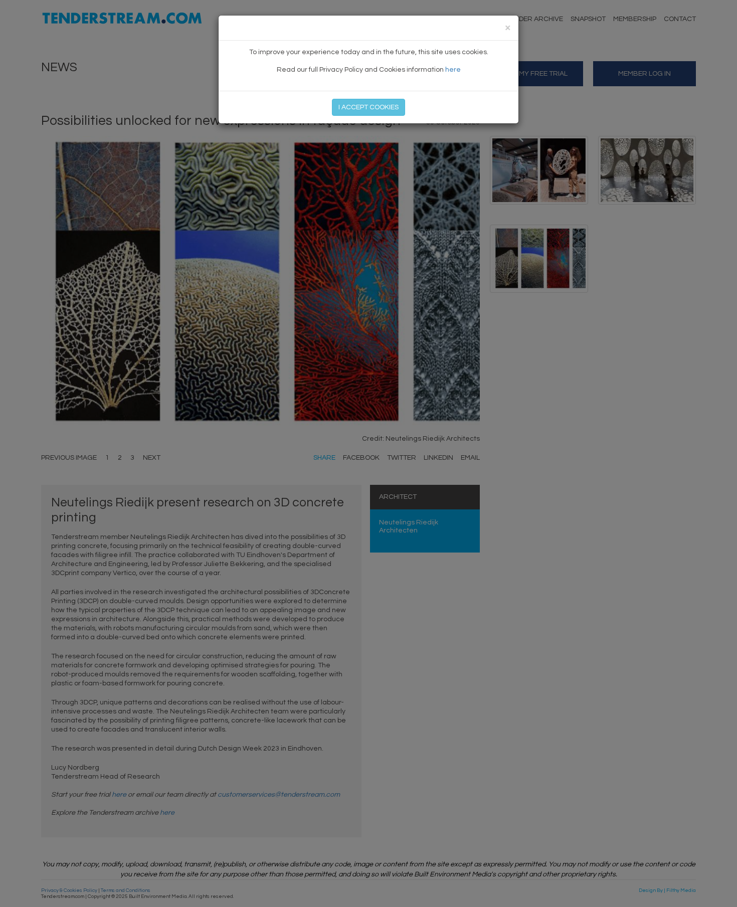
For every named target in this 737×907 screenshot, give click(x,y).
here (453, 69)
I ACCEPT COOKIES (368, 107)
